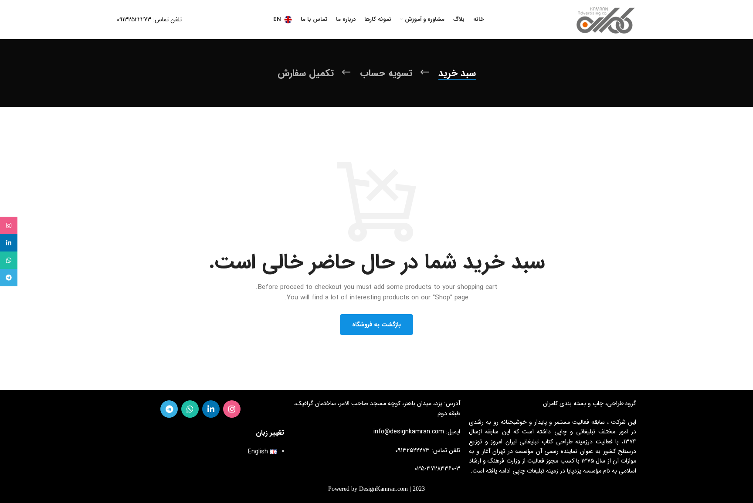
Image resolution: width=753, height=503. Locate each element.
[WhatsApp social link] (190, 409)
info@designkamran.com (408, 431)
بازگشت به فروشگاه (376, 324)
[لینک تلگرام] (169, 409)
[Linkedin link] (211, 409)
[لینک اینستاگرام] (232, 409)
